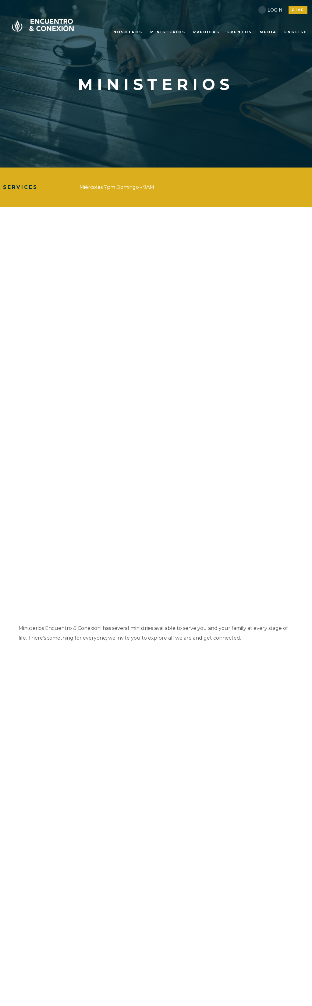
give (298, 10)
